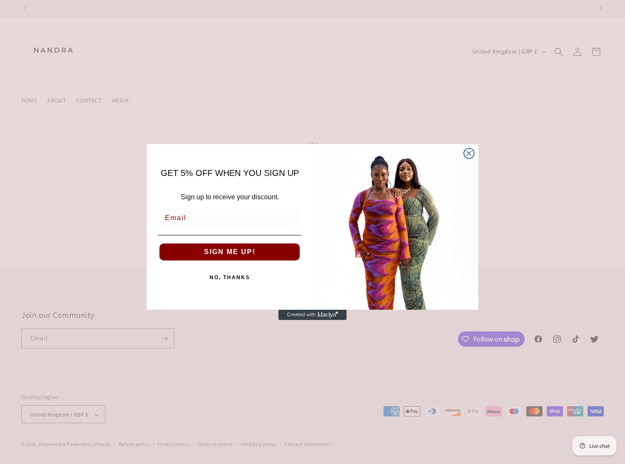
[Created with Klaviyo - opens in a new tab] (312, 315)
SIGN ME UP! (230, 251)
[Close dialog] (469, 153)
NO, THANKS (230, 277)
